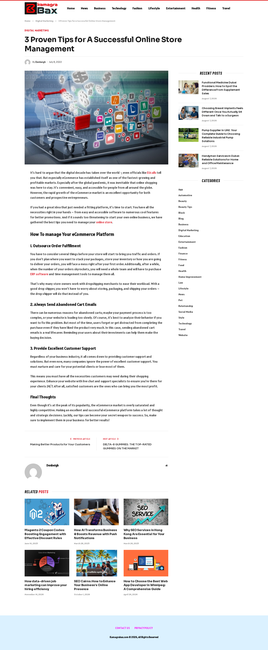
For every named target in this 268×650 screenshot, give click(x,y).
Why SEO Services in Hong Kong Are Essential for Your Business (144, 534)
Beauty (182, 201)
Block (181, 212)
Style (181, 317)
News (84, 8)
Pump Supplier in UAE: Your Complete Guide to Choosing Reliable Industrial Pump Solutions (221, 136)
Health (196, 8)
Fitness (211, 8)
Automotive (185, 195)
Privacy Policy (144, 628)
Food (181, 265)
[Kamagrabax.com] (41, 8)
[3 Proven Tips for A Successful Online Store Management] (96, 117)
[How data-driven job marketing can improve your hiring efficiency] (47, 563)
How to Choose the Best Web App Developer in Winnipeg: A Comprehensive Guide (146, 585)
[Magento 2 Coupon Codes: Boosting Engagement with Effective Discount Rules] (47, 512)
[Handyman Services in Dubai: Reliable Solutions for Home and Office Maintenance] (188, 161)
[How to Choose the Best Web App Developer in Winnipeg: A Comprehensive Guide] (146, 563)
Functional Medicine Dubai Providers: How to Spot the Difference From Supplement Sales (221, 88)
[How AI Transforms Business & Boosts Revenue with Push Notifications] (96, 512)
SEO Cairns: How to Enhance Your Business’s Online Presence (95, 585)
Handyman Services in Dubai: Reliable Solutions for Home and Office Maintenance (221, 159)
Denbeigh (40, 62)
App (180, 189)
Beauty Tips (185, 207)
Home (71, 8)
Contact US (122, 628)
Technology (119, 8)
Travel (226, 8)
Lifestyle (154, 8)
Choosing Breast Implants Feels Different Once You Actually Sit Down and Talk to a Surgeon (222, 112)
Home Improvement (189, 276)
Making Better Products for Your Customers (60, 444)
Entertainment (175, 8)
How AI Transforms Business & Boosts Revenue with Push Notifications (95, 534)
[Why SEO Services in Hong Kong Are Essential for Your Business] (146, 512)
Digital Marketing (37, 30)
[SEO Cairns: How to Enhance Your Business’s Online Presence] (96, 563)
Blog (181, 218)
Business (100, 8)
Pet (180, 300)
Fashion (137, 8)
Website (183, 335)
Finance (183, 253)
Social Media (185, 311)
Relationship (185, 306)
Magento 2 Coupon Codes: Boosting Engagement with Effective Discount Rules (45, 534)
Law (180, 282)
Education (184, 236)
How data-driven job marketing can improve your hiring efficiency (46, 585)
